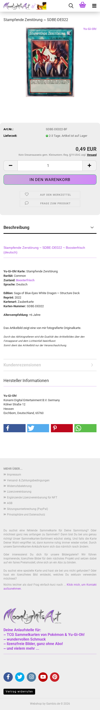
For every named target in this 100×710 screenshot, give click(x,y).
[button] (10, 165)
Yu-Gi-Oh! (90, 29)
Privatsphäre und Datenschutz (26, 514)
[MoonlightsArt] (23, 6)
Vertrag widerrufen (19, 691)
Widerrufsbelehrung (19, 486)
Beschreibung (16, 227)
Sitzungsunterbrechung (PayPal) (27, 509)
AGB (9, 503)
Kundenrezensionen (22, 364)
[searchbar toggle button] (71, 6)
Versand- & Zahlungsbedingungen (28, 480)
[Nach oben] (87, 703)
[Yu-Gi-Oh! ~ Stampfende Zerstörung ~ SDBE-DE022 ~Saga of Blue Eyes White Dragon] (50, 61)
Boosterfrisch (25, 280)
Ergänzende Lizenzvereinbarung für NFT (32, 497)
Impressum (14, 474)
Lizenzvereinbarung (19, 491)
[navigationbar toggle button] (94, 6)
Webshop (36, 703)
